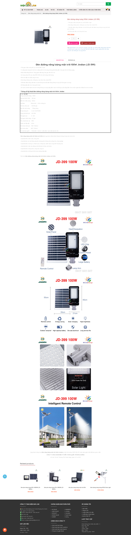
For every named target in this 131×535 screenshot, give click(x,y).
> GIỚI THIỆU (85, 508)
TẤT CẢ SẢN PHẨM (28, 9)
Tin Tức (53, 9)
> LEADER (53, 516)
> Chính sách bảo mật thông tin (59, 529)
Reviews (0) (71, 60)
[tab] (60, 60)
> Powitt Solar (67, 515)
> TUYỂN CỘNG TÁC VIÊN (87, 512)
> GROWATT (54, 513)
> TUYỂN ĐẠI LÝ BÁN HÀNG (88, 514)
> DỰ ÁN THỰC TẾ (86, 516)
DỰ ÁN (46, 9)
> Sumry (66, 516)
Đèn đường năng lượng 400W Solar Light (100, 487)
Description (60, 60)
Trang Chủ (40, 9)
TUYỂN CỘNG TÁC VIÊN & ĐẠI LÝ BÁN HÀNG (90, 9)
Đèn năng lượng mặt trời (34, 13)
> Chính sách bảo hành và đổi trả (59, 527)
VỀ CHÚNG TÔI (60, 9)
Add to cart (74, 43)
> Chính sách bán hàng (57, 525)
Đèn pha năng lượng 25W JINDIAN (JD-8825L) (54, 488)
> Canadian (67, 513)
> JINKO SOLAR (55, 511)
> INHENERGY (67, 509)
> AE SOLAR (54, 509)
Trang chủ (23, 13)
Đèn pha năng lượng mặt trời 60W (77, 487)
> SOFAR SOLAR (55, 515)
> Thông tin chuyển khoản (57, 531)
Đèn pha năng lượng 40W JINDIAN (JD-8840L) (30, 488)
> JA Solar (67, 511)
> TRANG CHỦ (85, 510)
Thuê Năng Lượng (72, 9)
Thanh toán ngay (89, 43)
